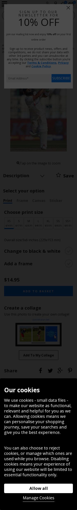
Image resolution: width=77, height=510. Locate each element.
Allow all (38, 488)
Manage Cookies (38, 498)
